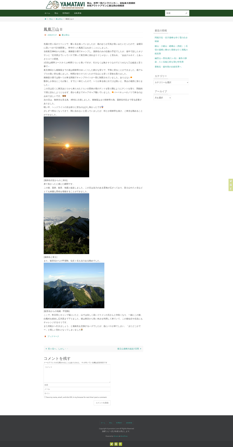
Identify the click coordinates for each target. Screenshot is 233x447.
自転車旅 (129, 423)
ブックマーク (53, 336)
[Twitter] (230, 181)
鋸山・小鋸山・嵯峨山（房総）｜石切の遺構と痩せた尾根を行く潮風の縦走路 (171, 50)
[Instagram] (230, 185)
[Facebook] (230, 189)
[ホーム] (45, 19)
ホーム (103, 423)
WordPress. (124, 436)
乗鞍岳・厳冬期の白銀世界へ (168, 66)
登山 (51, 19)
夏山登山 (59, 19)
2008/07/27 (52, 35)
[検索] (186, 13)
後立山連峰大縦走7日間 (128, 348)
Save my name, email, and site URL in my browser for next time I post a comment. (76, 397)
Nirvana (116, 436)
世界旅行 (119, 423)
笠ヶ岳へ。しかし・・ (58, 348)
